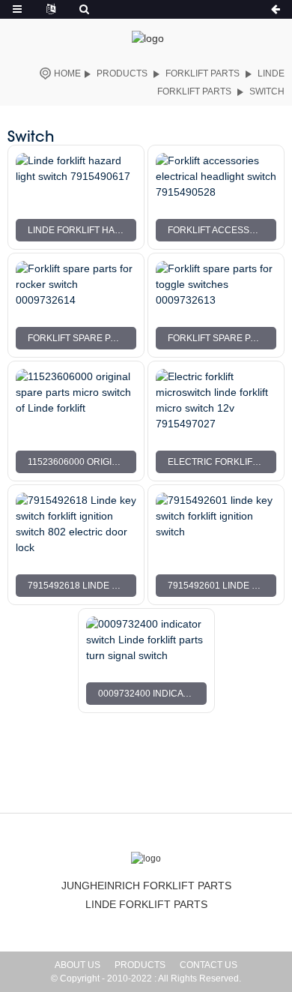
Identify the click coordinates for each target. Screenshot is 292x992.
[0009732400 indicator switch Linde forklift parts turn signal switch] (146, 640)
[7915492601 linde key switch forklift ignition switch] (216, 524)
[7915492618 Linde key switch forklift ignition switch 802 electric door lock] (76, 524)
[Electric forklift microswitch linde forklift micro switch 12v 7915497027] (216, 400)
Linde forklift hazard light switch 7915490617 (82, 230)
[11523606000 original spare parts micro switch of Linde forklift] (76, 400)
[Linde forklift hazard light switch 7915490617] (76, 176)
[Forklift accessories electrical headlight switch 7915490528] (216, 176)
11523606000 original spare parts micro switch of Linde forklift (82, 462)
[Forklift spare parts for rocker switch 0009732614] (76, 284)
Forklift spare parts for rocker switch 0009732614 (82, 338)
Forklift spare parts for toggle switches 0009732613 (222, 338)
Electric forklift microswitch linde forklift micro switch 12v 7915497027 (222, 462)
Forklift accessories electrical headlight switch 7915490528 (222, 230)
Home (67, 73)
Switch (267, 91)
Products (122, 73)
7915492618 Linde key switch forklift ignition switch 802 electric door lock (82, 585)
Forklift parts (202, 73)
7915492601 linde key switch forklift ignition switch (222, 585)
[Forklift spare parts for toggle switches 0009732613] (216, 284)
